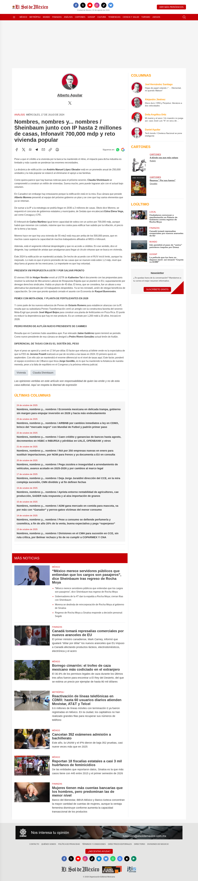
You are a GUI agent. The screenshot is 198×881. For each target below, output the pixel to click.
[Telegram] (37, 149)
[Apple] (126, 858)
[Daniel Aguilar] (137, 132)
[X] (83, 5)
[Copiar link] (50, 149)
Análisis (68, 17)
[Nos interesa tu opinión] (99, 833)
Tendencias (114, 17)
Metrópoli (35, 17)
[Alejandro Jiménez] (137, 102)
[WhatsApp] (30, 149)
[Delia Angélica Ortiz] (137, 117)
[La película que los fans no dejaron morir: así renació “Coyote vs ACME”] (139, 258)
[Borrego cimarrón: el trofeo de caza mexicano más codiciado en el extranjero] (32, 673)
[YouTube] (89, 5)
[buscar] (184, 17)
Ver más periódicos (171, 7)
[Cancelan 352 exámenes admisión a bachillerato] (32, 740)
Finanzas (57, 17)
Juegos (156, 17)
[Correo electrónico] (43, 149)
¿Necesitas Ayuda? (99, 851)
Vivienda (21, 372)
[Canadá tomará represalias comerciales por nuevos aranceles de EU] (32, 641)
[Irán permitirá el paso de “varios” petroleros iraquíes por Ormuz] (139, 244)
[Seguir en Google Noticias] (123, 149)
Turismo (145, 17)
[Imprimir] (57, 149)
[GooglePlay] (133, 858)
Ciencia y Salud (131, 17)
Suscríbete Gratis (157, 289)
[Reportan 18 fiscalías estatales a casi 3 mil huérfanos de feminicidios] (32, 767)
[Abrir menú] (14, 17)
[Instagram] (96, 5)
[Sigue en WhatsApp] (117, 149)
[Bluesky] (110, 5)
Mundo (46, 17)
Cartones (80, 17)
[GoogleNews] (119, 858)
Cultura (101, 17)
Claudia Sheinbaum (43, 372)
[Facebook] (76, 5)
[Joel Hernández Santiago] (137, 87)
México (23, 17)
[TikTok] (103, 5)
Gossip (91, 17)
